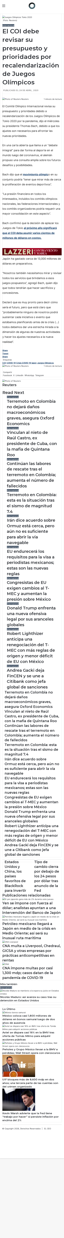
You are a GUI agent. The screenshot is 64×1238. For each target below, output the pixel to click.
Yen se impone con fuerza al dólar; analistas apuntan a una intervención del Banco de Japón (31, 908)
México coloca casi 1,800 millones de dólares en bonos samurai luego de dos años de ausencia (28, 1019)
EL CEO (47, 1128)
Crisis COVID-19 (23, 363)
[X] (3, 102)
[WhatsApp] (4, 102)
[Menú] (3, 6)
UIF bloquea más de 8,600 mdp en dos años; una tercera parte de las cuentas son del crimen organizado (30, 1083)
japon (34, 363)
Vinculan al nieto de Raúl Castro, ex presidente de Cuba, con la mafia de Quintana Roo (32, 443)
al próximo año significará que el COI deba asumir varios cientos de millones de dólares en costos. (29, 232)
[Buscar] (60, 6)
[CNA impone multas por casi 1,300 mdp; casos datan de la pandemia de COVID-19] (5, 964)
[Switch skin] (55, 6)
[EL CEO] (32, 5)
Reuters (25, 99)
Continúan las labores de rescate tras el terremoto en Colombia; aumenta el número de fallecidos (31, 474)
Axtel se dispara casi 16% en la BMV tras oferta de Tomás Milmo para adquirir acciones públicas (28, 1036)
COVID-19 (11, 363)
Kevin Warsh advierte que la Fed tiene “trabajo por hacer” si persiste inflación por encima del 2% (30, 1117)
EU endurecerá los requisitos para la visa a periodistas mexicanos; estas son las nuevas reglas (30, 562)
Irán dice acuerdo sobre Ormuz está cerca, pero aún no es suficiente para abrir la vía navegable (31, 531)
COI (4, 363)
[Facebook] (2, 102)
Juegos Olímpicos (45, 363)
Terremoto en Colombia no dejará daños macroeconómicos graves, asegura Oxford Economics (31, 412)
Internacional (8, 25)
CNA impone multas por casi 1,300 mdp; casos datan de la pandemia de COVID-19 (27, 973)
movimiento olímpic (35, 174)
